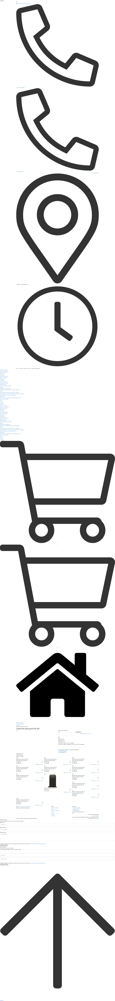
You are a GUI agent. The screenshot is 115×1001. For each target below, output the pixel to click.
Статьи (52, 813)
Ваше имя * (2, 822)
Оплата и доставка (55, 810)
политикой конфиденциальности (38, 843)
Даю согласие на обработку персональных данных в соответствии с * (23, 843)
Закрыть (2, 1000)
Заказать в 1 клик (39, 764)
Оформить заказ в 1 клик (85, 733)
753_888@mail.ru (76, 810)
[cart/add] (42, 762)
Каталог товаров (54, 807)
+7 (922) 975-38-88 (20, 87)
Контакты (53, 815)
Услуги (52, 809)
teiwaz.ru (97, 818)
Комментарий (3, 832)
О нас (52, 811)
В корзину (78, 732)
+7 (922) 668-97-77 (20, 171)
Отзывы (53, 814)
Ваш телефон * (3, 827)
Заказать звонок (95, 173)
